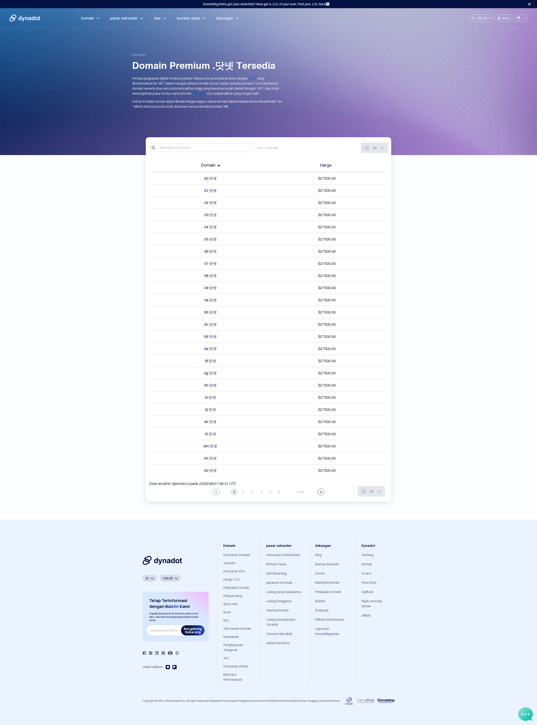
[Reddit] (177, 653)
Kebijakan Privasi (219, 700)
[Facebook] (144, 653)
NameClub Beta (277, 643)
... (288, 492)
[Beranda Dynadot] (24, 18)
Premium (198, 93)
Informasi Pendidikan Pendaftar (272, 700)
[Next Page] (321, 492)
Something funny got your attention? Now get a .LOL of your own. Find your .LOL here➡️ (266, 4)
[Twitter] (163, 653)
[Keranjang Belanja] (521, 18)
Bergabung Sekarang (193, 630)
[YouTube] (170, 653)
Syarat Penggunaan (241, 700)
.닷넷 (252, 78)
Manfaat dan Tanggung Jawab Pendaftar (316, 700)
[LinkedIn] (157, 653)
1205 (300, 492)
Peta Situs (369, 582)
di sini (233, 106)
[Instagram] (150, 653)
